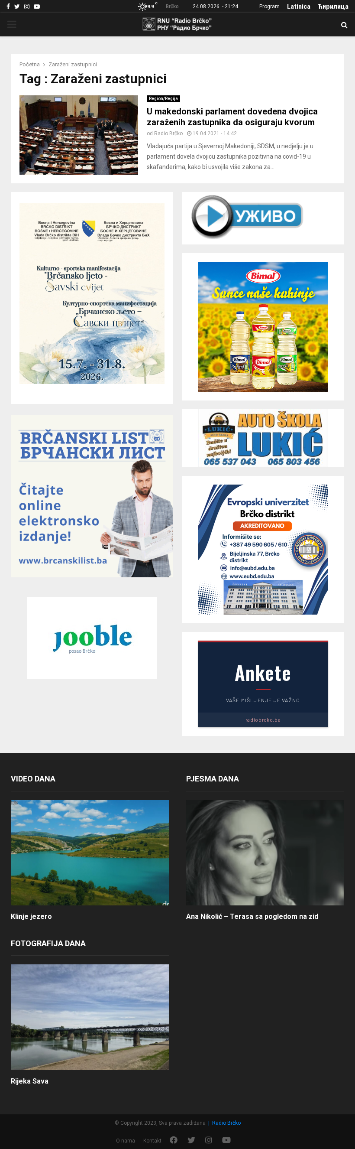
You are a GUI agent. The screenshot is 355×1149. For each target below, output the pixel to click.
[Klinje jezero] (90, 852)
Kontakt (152, 1141)
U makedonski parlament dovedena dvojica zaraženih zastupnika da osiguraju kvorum (232, 116)
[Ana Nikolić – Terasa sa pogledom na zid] (265, 852)
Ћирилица (333, 6)
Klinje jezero (31, 916)
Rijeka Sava (29, 1081)
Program (269, 6)
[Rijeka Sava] (90, 1017)
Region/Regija (163, 98)
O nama (125, 1141)
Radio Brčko (168, 133)
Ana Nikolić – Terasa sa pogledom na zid (252, 916)
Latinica (298, 6)
